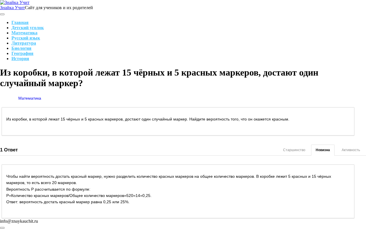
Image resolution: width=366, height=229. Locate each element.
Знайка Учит (12, 7)
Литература (23, 43)
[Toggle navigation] (2, 14)
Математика (24, 32)
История (20, 58)
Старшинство (294, 150)
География (22, 53)
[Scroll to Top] (2, 228)
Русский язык (25, 37)
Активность (351, 150)
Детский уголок (27, 27)
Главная (20, 22)
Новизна (323, 150)
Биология (21, 48)
